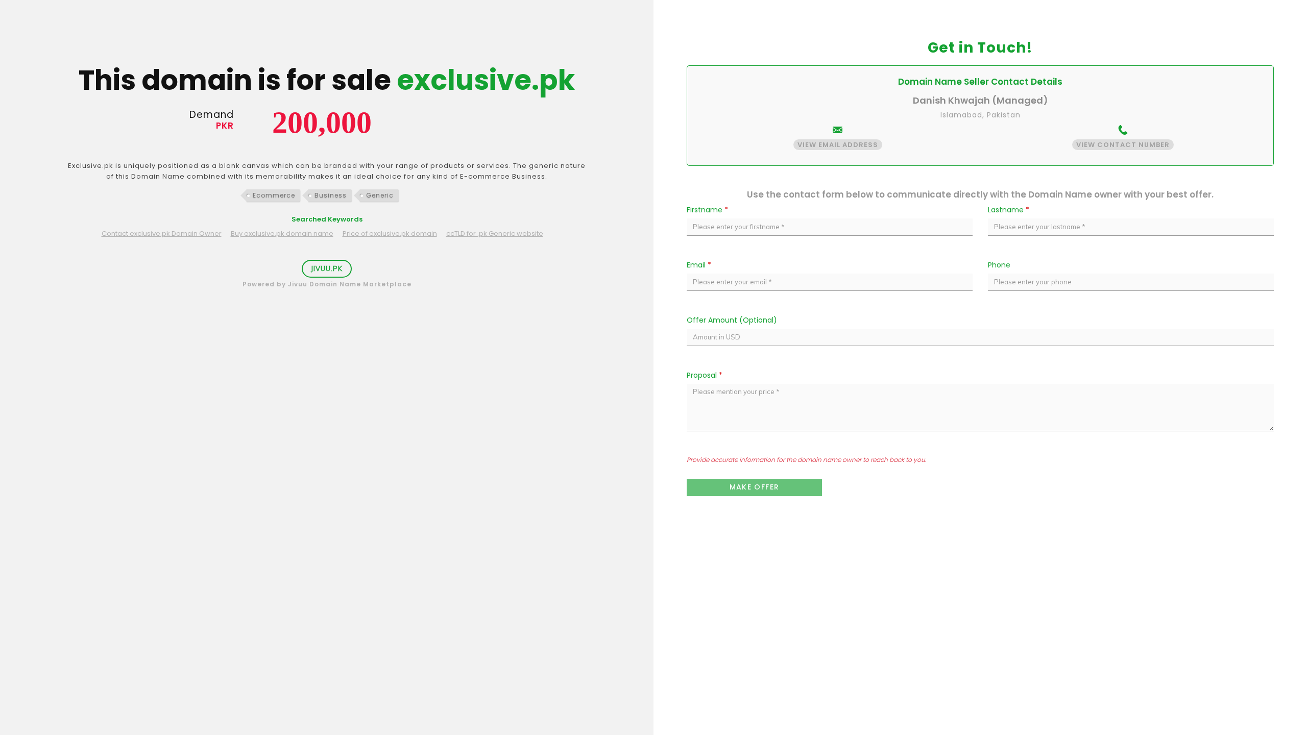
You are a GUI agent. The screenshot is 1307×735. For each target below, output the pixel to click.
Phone (999, 264)
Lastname (1008, 209)
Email (699, 264)
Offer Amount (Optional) (732, 320)
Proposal (704, 375)
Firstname (707, 209)
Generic (380, 195)
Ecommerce (274, 195)
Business (330, 195)
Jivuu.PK (327, 268)
